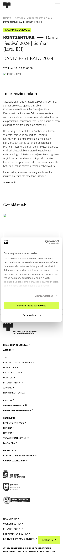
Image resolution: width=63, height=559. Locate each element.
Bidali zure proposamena (17, 411)
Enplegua (8, 451)
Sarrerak (8, 183)
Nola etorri (9, 368)
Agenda (19, 18)
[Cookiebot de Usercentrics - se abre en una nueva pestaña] (45, 242)
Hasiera (7, 18)
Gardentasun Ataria (14, 461)
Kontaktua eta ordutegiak (18, 363)
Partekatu (47, 540)
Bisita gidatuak (11, 373)
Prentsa (7, 401)
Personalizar (30, 315)
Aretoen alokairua (14, 406)
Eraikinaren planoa (14, 393)
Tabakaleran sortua (14, 438)
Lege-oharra (10, 519)
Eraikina (7, 428)
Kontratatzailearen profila (18, 456)
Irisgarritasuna (12, 383)
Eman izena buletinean (15, 345)
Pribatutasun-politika (15, 534)
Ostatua (8, 378)
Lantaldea (9, 443)
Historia (7, 433)
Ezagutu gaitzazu (13, 423)
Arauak (7, 388)
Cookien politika (12, 524)
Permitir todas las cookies (31, 305)
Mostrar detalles (44, 295)
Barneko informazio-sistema (19, 539)
